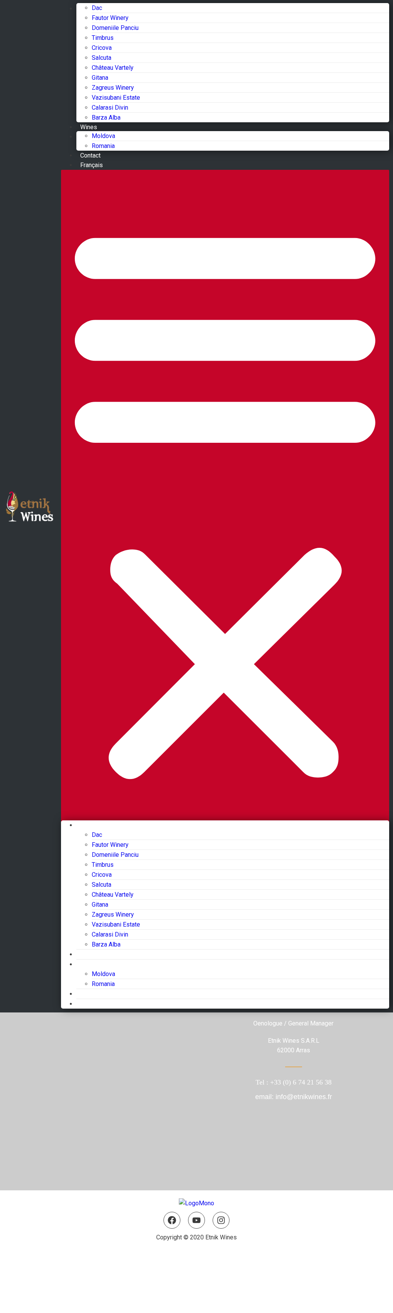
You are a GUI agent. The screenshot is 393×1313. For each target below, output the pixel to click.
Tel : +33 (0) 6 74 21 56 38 (294, 1082)
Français (91, 165)
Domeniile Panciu (115, 27)
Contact (90, 155)
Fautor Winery (110, 17)
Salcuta (101, 57)
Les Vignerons (96, 825)
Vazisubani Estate (116, 97)
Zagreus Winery (113, 87)
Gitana (100, 77)
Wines (88, 127)
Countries (89, 964)
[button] (225, 500)
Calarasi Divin (110, 107)
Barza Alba (106, 117)
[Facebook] (171, 1220)
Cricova (102, 47)
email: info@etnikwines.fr (293, 1097)
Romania (103, 146)
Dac (97, 8)
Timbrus (103, 37)
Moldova (103, 136)
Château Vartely (113, 67)
